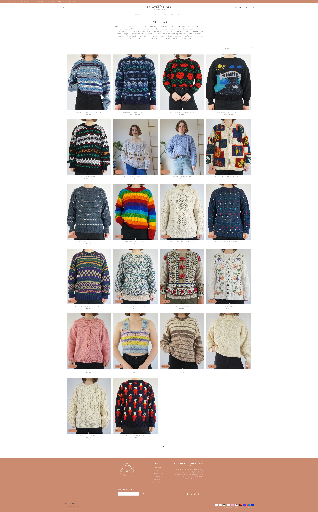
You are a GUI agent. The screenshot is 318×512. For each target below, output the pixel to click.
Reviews (158, 467)
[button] (63, 7)
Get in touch (158, 473)
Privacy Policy (158, 479)
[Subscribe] (143, 494)
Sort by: (227, 48)
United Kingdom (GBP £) (72, 506)
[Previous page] (154, 447)
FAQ (157, 470)
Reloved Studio (234, 507)
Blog (158, 476)
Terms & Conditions (158, 483)
